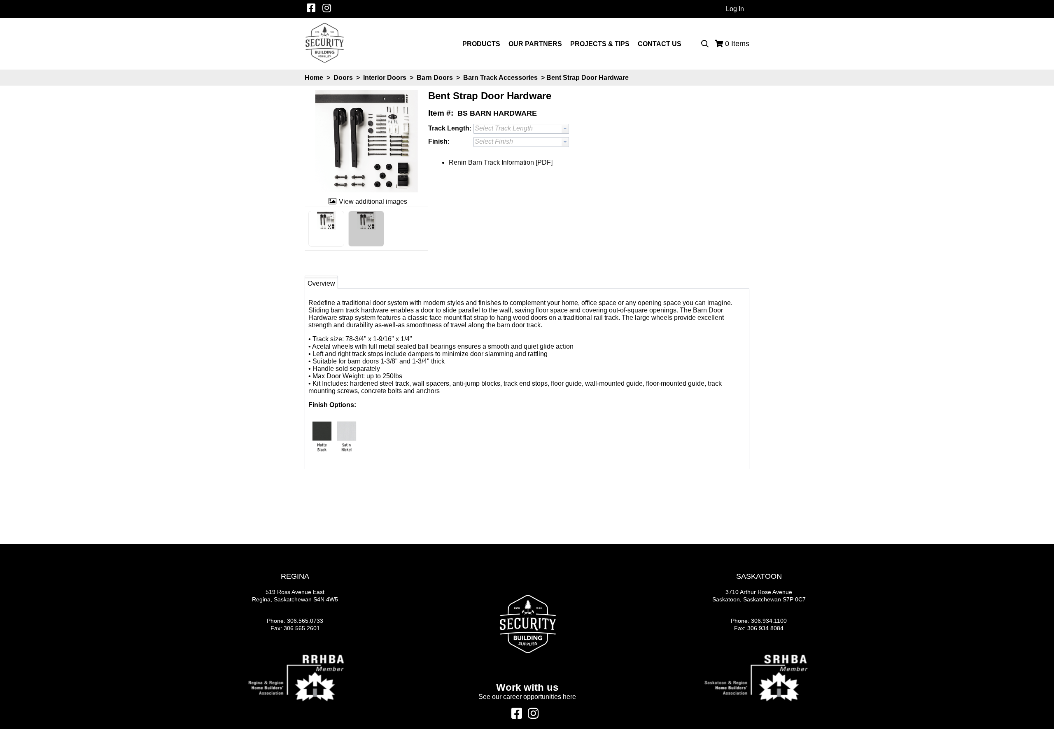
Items (737, 44)
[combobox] (521, 129)
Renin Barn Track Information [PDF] (501, 162)
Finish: (439, 141)
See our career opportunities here (527, 696)
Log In (735, 8)
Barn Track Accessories (500, 77)
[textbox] (517, 142)
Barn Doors (435, 77)
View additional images (373, 201)
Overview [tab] (321, 283)
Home (314, 77)
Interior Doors (384, 77)
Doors (343, 77)
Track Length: (449, 128)
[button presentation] (565, 128)
